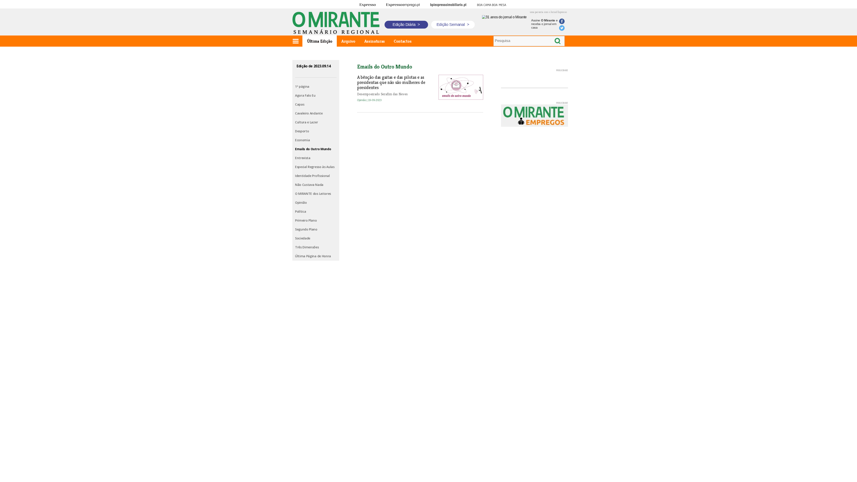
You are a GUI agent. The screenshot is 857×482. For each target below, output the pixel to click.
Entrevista (302, 158)
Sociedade (302, 238)
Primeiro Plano (306, 220)
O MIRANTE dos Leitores (313, 193)
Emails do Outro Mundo (313, 149)
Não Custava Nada (309, 185)
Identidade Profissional (312, 176)
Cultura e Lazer (306, 122)
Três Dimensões (307, 247)
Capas (299, 104)
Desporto (302, 131)
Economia (302, 140)
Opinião (301, 202)
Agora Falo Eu (305, 95)
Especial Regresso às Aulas (315, 167)
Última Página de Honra (313, 256)
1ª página (302, 86)
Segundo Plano (306, 229)
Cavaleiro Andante (309, 113)
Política (300, 211)
